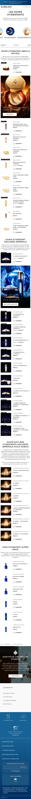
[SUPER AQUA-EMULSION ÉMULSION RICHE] (6, 591)
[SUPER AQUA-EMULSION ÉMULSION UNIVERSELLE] (6, 565)
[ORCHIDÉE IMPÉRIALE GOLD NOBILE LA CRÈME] (6, 485)
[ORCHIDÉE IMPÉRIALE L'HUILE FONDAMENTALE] (6, 367)
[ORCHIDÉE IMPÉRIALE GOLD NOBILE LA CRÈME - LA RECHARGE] (6, 523)
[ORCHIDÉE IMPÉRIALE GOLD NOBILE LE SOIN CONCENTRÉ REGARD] (6, 472)
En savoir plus (15, 735)
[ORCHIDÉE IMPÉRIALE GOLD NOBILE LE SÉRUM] (6, 498)
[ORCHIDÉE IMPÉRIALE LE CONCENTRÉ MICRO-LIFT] (6, 342)
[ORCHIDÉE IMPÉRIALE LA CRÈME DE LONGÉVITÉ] (6, 258)
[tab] (28, 45)
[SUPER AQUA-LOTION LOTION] (6, 616)
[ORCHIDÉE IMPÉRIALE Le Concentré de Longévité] (6, 316)
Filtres (3, 45)
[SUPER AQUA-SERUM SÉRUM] (6, 603)
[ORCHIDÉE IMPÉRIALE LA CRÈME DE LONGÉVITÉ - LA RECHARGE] (6, 418)
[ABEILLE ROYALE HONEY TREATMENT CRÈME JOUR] (6, 177)
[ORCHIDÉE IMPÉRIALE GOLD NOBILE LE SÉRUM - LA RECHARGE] (6, 536)
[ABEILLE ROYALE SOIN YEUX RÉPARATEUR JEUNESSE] (6, 152)
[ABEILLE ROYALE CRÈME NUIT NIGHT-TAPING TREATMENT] (6, 68)
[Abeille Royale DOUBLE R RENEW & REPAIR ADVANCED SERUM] (6, 203)
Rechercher (23, 767)
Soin (2, 644)
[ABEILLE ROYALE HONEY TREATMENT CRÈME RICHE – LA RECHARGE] (6, 228)
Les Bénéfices (8, 644)
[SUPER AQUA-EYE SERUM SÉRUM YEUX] (6, 629)
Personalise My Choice (21, 789)
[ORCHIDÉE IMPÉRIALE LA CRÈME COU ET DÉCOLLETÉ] (6, 393)
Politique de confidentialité (18, 787)
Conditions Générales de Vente (10, 791)
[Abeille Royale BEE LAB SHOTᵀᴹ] (6, 215)
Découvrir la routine (10, 304)
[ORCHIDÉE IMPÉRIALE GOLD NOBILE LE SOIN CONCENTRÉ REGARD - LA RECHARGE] (6, 510)
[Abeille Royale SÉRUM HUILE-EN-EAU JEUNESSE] (6, 139)
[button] (15, 779)
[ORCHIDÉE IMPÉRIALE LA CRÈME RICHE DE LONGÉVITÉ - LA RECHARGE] (6, 431)
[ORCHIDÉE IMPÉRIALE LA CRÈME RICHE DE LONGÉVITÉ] (6, 355)
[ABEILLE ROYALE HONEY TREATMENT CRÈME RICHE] (6, 190)
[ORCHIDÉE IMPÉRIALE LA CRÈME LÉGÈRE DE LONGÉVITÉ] (6, 329)
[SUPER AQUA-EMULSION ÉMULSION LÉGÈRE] (6, 578)
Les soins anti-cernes (9, 700)
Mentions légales (7, 787)
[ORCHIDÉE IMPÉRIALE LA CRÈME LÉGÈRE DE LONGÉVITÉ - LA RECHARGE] (6, 405)
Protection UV (7, 704)
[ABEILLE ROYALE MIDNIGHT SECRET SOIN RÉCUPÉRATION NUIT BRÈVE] (6, 127)
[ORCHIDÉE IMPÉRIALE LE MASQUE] (6, 380)
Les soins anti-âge (8, 693)
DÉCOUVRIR (10, 114)
